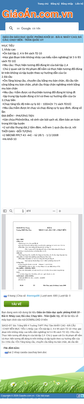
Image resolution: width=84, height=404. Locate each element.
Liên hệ (79, 3)
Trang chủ (43, 3)
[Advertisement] (42, 177)
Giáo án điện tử (29, 399)
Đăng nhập (67, 3)
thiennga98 (33, 295)
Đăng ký (55, 3)
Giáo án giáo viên (14, 402)
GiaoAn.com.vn (26, 395)
